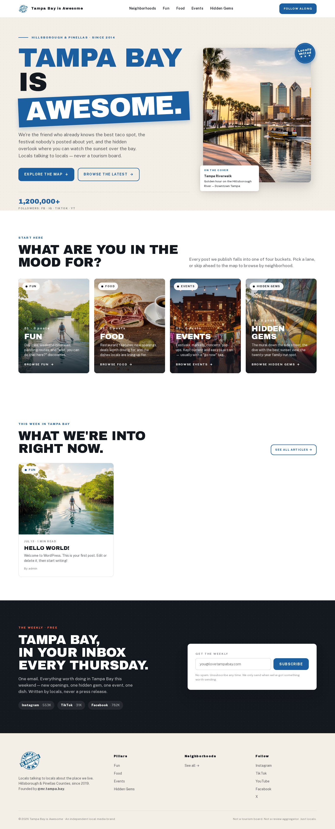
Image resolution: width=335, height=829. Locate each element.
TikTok (261, 773)
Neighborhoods (142, 8)
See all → (192, 765)
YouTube (263, 781)
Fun (166, 8)
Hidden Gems (221, 8)
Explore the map (46, 174)
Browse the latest (108, 174)
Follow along (298, 8)
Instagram (264, 765)
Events (197, 8)
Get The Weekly (211, 654)
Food (180, 8)
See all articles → (293, 449)
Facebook (263, 789)
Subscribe (291, 664)
